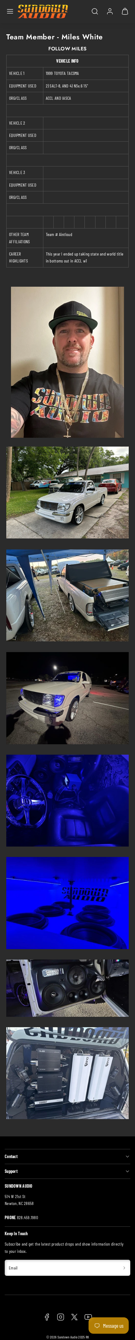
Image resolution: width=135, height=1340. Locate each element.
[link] (109, 11)
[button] (10, 11)
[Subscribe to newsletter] (124, 1268)
